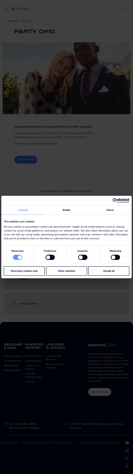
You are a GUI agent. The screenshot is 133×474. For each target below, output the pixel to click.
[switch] (50, 257)
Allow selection (66, 270)
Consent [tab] (23, 210)
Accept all (108, 270)
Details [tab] (67, 210)
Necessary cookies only (24, 270)
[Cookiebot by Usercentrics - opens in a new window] (115, 200)
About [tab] (110, 210)
